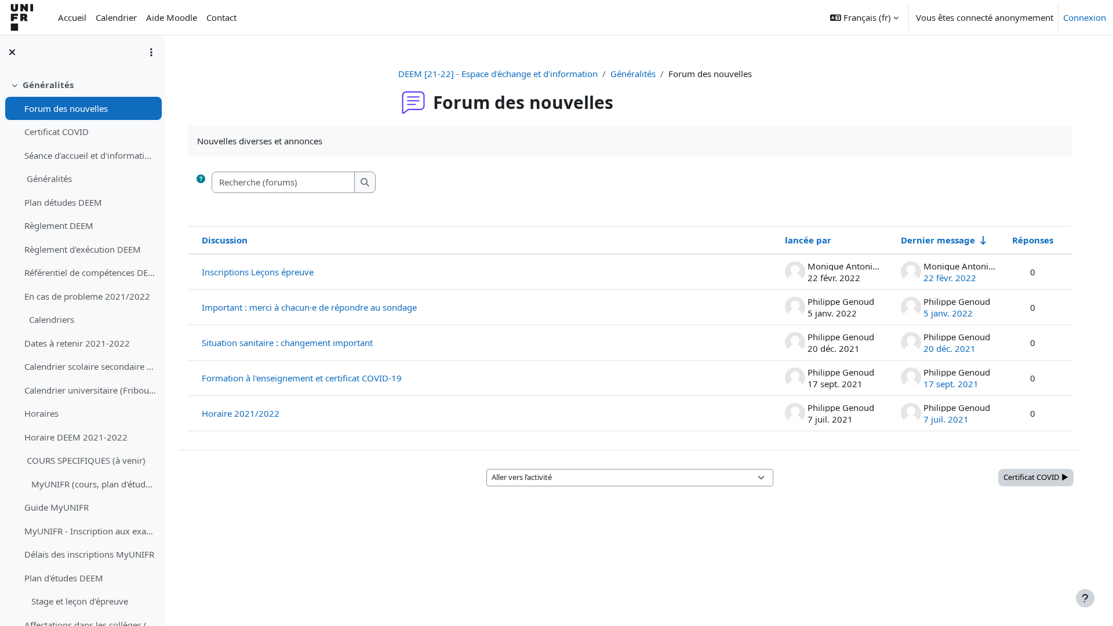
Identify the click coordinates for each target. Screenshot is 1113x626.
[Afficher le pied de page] (1085, 598)
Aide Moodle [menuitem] (171, 17)
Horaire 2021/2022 (240, 413)
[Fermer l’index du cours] (12, 52)
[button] (864, 17)
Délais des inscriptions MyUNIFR (89, 554)
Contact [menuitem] (221, 17)
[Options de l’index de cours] (151, 52)
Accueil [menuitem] (72, 17)
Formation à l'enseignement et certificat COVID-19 (302, 378)
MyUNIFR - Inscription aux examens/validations (90, 531)
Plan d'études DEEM (63, 578)
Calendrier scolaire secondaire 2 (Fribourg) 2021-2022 (90, 366)
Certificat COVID (56, 131)
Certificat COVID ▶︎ (1035, 477)
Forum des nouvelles (66, 108)
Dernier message (938, 240)
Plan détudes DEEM (63, 202)
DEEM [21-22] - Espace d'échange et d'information (498, 73)
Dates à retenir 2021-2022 (77, 343)
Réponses (1032, 240)
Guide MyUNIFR (56, 507)
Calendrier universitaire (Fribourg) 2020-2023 (90, 390)
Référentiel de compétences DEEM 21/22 (90, 272)
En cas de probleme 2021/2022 (87, 296)
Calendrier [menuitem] (116, 17)
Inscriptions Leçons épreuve (258, 272)
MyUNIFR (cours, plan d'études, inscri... (90, 484)
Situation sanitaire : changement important (287, 342)
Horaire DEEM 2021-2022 (76, 437)
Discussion (225, 240)
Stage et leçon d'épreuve (76, 601)
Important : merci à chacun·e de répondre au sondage (309, 307)
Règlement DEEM (58, 225)
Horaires (41, 413)
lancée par (808, 240)
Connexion (1084, 17)
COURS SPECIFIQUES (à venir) (85, 460)
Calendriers (49, 319)
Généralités (48, 84)
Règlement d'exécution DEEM (82, 249)
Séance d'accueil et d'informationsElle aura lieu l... (90, 155)
